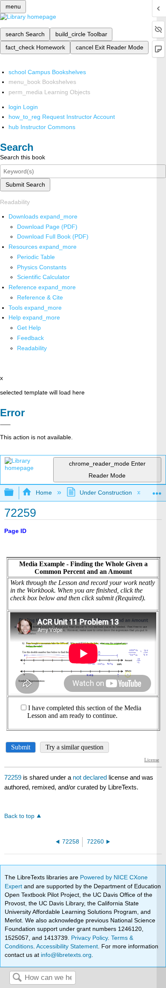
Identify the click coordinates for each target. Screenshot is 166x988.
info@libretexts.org (65, 954)
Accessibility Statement (67, 946)
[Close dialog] (5, 424)
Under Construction (106, 492)
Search (17, 978)
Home (43, 492)
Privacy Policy (89, 937)
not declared (91, 777)
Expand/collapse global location (157, 490)
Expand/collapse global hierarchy (14, 492)
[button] (30, 337)
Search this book (22, 157)
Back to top (19, 816)
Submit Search (25, 184)
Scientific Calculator (43, 277)
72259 (12, 777)
